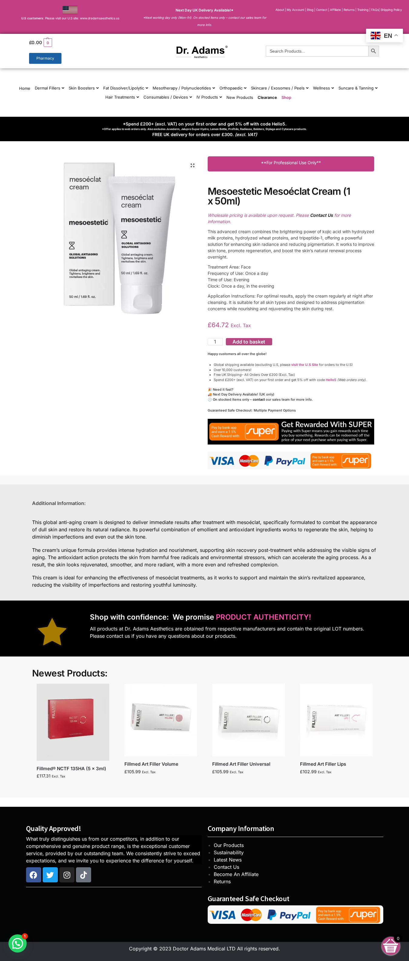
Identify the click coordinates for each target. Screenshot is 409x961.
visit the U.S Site (304, 365)
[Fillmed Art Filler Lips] (336, 720)
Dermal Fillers (47, 88)
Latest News (228, 860)
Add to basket (249, 342)
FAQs (375, 9)
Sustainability (229, 852)
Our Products (229, 845)
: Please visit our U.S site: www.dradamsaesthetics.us (70, 18)
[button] (83, 42)
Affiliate (336, 9)
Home (24, 88)
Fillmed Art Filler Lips (323, 764)
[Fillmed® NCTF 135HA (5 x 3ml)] (73, 722)
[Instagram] (66, 874)
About (279, 9)
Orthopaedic (230, 88)
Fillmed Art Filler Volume (151, 764)
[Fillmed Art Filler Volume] (160, 720)
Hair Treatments (120, 97)
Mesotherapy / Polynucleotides (182, 88)
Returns (222, 881)
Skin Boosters (82, 88)
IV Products (207, 97)
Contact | (322, 9)
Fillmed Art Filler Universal (241, 764)
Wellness (321, 88)
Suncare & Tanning (356, 88)
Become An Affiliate (236, 874)
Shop (286, 97)
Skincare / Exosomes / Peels (278, 88)
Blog (310, 9)
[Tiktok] (83, 874)
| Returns (348, 9)
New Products (239, 97)
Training (363, 9)
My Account (295, 9)
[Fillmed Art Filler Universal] (248, 720)
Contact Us (226, 867)
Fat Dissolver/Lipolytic (123, 88)
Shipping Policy (391, 9)
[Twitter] (50, 874)
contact (259, 399)
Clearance (267, 97)
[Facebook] (33, 874)
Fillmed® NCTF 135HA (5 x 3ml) (71, 768)
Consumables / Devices (165, 97)
